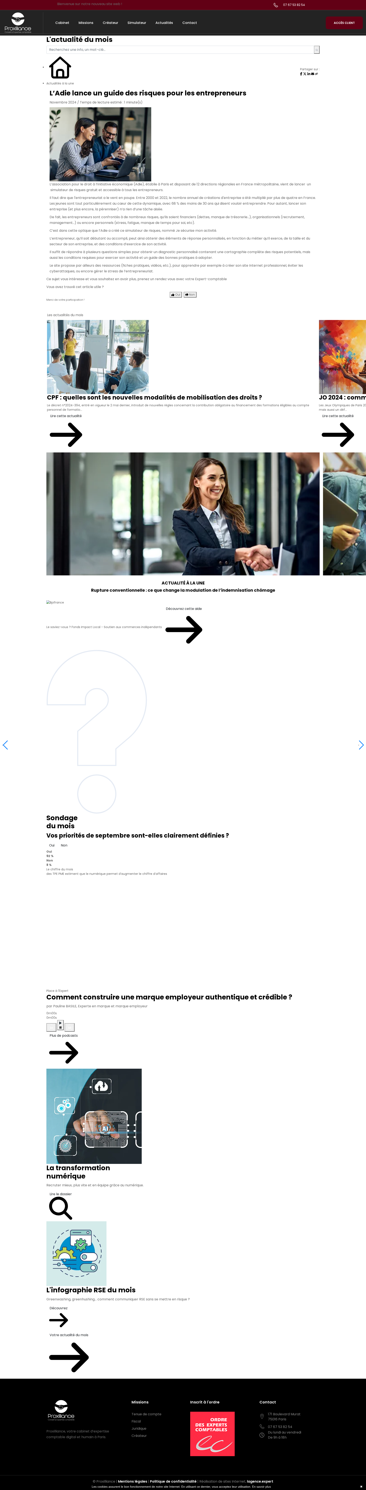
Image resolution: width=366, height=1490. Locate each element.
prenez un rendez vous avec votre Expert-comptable (182, 279)
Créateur (110, 22)
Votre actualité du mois (69, 1335)
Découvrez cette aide (184, 608)
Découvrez (59, 1308)
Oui (51, 845)
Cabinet (62, 22)
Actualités (164, 22)
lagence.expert (260, 1481)
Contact (189, 22)
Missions (86, 22)
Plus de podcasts (64, 1035)
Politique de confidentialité (173, 1481)
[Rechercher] (317, 50)
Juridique (139, 1428)
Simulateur (137, 22)
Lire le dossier (61, 1194)
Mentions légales (132, 1481)
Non (64, 845)
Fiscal (136, 1421)
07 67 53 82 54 (294, 5)
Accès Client (344, 23)
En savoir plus (261, 1486)
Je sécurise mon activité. (197, 230)
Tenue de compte (146, 1414)
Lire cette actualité (66, 416)
